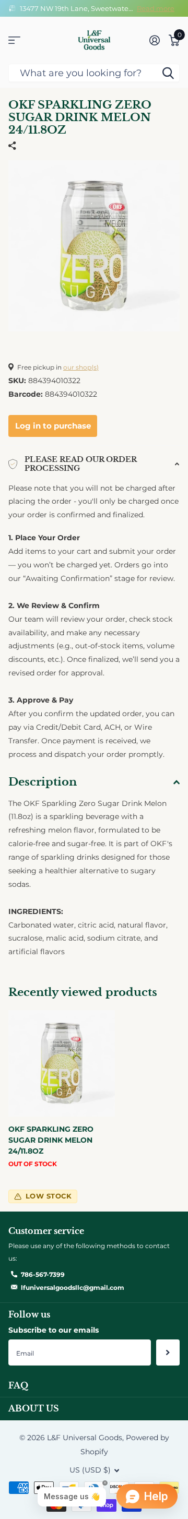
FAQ (18, 1385)
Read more (155, 8)
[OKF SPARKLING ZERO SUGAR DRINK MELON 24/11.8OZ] (61, 1063)
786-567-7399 (43, 1274)
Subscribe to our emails (53, 1330)
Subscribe (168, 1352)
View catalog (14, 40)
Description (42, 782)
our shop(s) (81, 367)
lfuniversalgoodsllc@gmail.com (72, 1287)
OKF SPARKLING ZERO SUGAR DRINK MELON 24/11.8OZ (50, 1140)
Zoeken (168, 73)
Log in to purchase (53, 426)
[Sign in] (154, 40)
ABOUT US (33, 1408)
